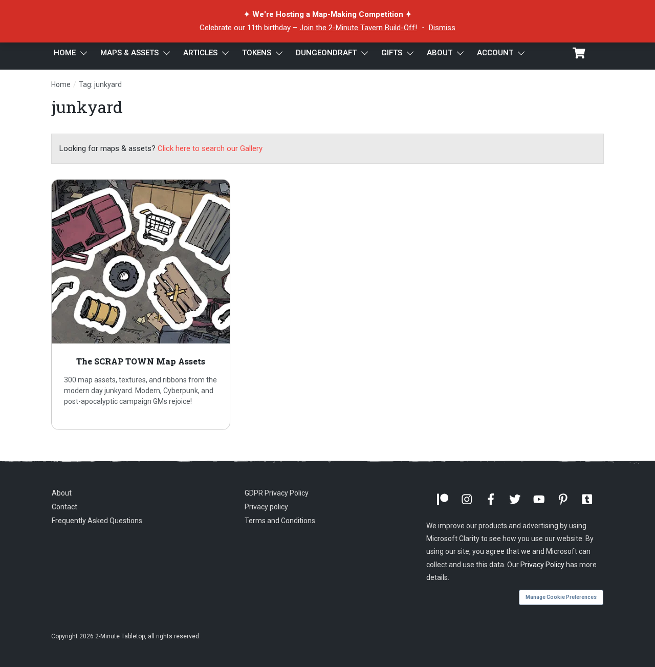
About (62, 493)
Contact (64, 507)
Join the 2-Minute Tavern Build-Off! (358, 27)
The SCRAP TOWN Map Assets (140, 304)
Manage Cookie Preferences (561, 597)
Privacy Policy (542, 565)
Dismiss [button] (442, 27)
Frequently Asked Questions (97, 521)
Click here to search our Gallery (210, 148)
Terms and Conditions (280, 521)
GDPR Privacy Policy (277, 493)
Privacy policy (266, 507)
